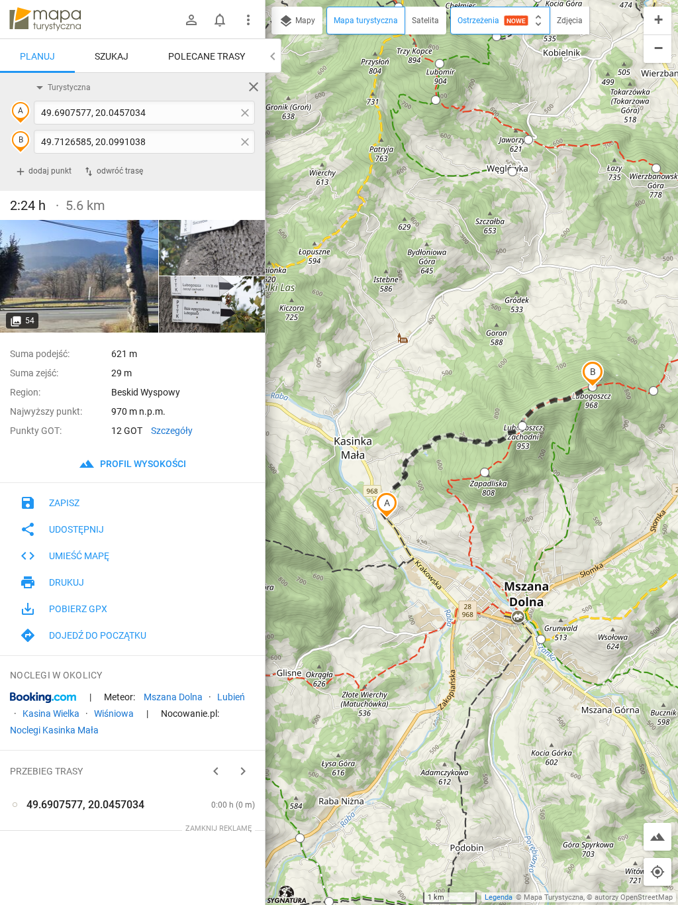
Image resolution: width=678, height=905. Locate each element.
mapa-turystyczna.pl (45, 19)
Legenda (498, 897)
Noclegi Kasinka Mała (54, 730)
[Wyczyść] (254, 87)
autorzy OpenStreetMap (634, 897)
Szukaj (111, 56)
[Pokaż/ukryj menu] (248, 19)
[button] (386, 505)
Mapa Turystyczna (553, 897)
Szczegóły (172, 430)
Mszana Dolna (173, 697)
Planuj (37, 56)
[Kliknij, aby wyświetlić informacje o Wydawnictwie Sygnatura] (287, 894)
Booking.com (43, 697)
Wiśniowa (114, 713)
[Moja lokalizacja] (657, 872)
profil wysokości (142, 463)
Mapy (304, 20)
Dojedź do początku (97, 635)
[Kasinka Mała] (79, 276)
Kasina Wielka (51, 713)
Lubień (231, 697)
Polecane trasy (206, 56)
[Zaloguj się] (191, 19)
